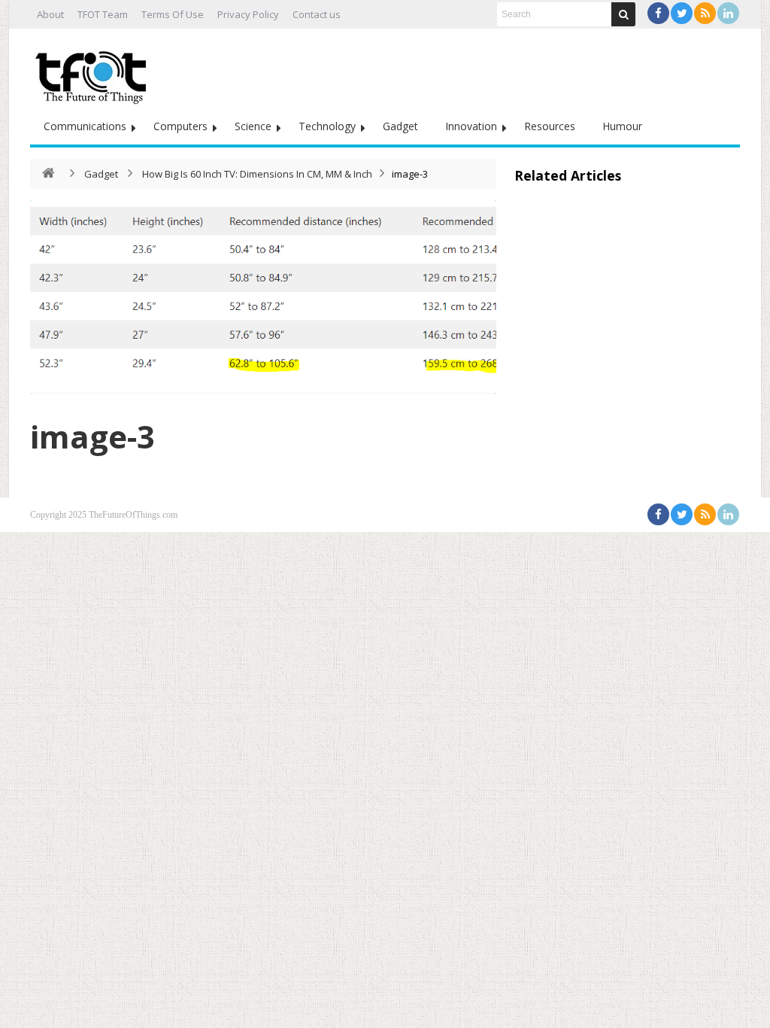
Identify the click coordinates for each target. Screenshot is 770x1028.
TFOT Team (102, 14)
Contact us (317, 14)
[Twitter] (681, 13)
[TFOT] (94, 72)
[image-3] (263, 297)
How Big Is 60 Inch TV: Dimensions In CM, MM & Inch (257, 174)
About (50, 14)
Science (253, 126)
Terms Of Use (172, 14)
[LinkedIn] (728, 13)
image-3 (92, 436)
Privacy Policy (248, 14)
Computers (180, 126)
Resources (549, 126)
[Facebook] (658, 13)
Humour (622, 126)
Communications (85, 126)
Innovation (471, 126)
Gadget (400, 126)
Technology (327, 126)
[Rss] (705, 13)
